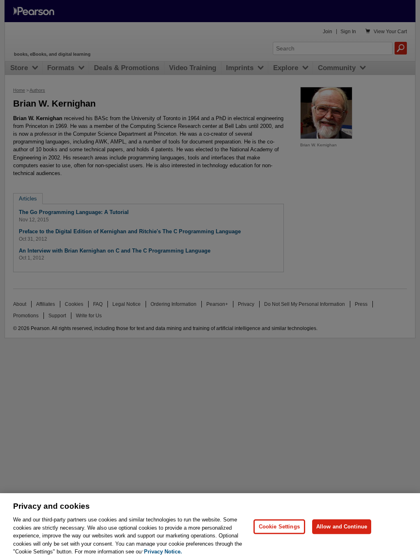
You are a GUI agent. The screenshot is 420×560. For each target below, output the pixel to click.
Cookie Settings (279, 527)
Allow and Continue (341, 527)
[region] (210, 526)
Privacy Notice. (163, 552)
